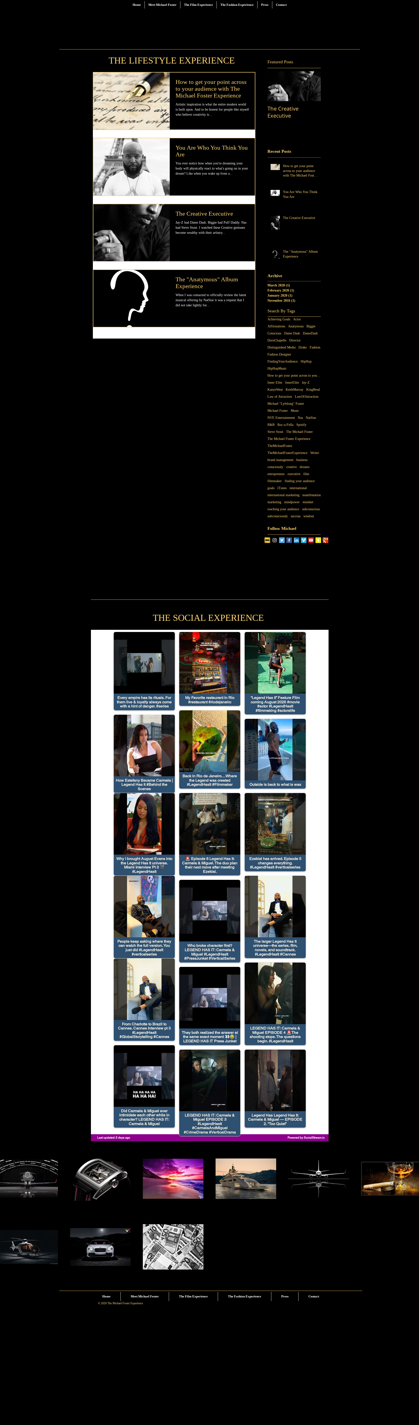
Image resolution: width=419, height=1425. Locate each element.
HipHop (306, 361)
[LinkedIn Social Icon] (296, 540)
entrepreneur (276, 474)
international (298, 488)
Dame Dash (292, 333)
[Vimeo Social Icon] (303, 540)
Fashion (315, 347)
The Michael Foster (299, 432)
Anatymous (296, 326)
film (306, 474)
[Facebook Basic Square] (289, 540)
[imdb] (267, 540)
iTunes (282, 488)
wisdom (308, 516)
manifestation (311, 495)
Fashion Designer (279, 354)
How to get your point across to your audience (294, 375)
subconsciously (277, 516)
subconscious (311, 509)
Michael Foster (277, 411)
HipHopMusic (277, 368)
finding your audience (300, 481)
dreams (304, 467)
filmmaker (274, 481)
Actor (297, 319)
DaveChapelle (276, 340)
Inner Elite (274, 382)
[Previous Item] (275, 86)
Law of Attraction (279, 396)
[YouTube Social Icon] (311, 540)
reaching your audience (283, 509)
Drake (302, 347)
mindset (308, 502)
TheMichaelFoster (279, 446)
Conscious (274, 333)
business (301, 460)
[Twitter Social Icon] (282, 540)
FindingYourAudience (282, 361)
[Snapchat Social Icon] (318, 540)
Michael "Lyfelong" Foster (285, 403)
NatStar (311, 418)
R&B (270, 425)
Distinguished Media (281, 347)
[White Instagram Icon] (274, 540)
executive (294, 474)
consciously (275, 467)
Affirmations (276, 326)
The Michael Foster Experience (288, 439)
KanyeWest (275, 389)
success (295, 516)
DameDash (310, 333)
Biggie (310, 326)
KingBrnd (313, 389)
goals (270, 488)
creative (291, 467)
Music (295, 411)
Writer (314, 453)
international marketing (283, 495)
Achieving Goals (278, 319)
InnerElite (292, 382)
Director (295, 340)
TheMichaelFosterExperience (287, 453)
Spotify (301, 425)
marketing (274, 502)
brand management (280, 460)
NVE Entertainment (281, 418)
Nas (300, 418)
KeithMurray (294, 389)
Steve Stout (275, 432)
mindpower (292, 502)
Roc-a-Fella (285, 425)
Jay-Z (306, 382)
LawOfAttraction (306, 396)
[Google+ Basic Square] (325, 540)
